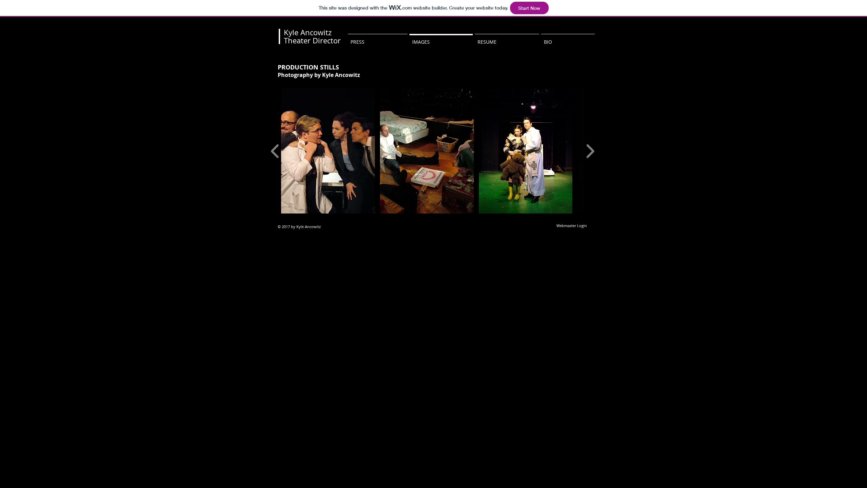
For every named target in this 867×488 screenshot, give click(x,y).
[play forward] (590, 151)
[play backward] (275, 151)
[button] (328, 151)
